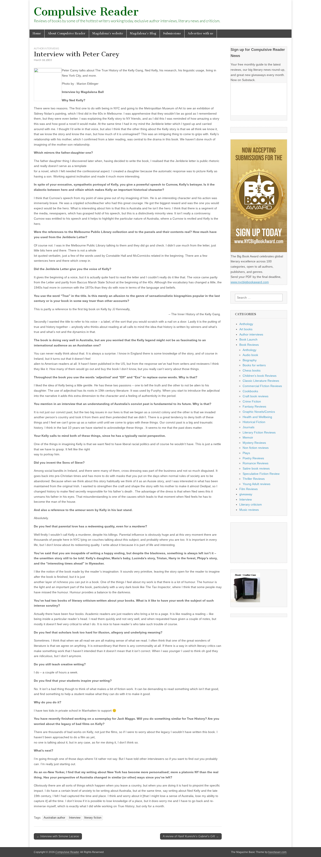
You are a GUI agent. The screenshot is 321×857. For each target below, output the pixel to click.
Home (37, 33)
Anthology (246, 324)
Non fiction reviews (256, 447)
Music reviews (249, 509)
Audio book (250, 355)
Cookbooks (250, 391)
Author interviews (46, 48)
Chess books (252, 370)
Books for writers (254, 365)
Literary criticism (250, 504)
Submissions (172, 33)
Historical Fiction (254, 422)
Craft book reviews (255, 396)
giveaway (245, 494)
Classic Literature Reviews (261, 380)
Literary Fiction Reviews (259, 432)
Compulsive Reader (86, 11)
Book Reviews (249, 344)
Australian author (54, 817)
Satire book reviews (256, 468)
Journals (248, 427)
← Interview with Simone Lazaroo (58, 836)
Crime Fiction (252, 401)
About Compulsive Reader (67, 33)
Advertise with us (200, 33)
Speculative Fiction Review (261, 473)
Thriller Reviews (254, 478)
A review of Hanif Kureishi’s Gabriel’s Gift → (191, 836)
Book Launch (248, 339)
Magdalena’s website (107, 33)
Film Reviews (248, 489)
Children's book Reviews (259, 375)
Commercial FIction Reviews (262, 386)
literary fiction (92, 817)
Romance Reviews (255, 463)
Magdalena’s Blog (143, 33)
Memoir (248, 437)
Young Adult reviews (256, 484)
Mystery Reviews (254, 442)
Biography (250, 360)
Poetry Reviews (253, 458)
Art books (245, 329)
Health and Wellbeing (257, 417)
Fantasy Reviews (254, 406)
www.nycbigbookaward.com (250, 282)
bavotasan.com (277, 852)
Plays (246, 453)
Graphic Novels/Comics (259, 411)
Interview (74, 817)
